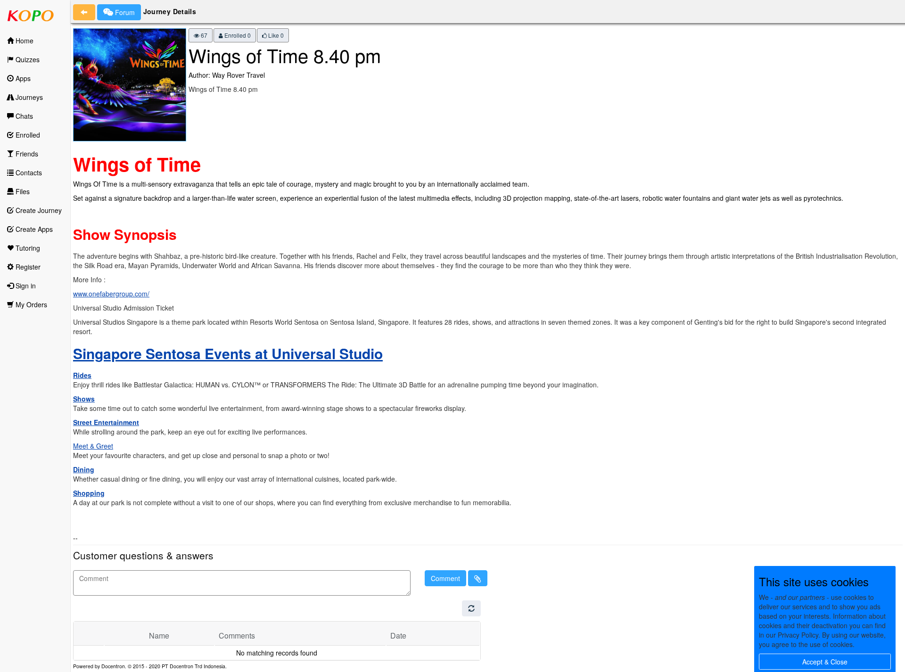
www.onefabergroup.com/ (111, 293)
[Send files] (477, 578)
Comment (445, 578)
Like (275, 35)
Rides (82, 375)
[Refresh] (471, 608)
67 (203, 35)
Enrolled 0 (237, 35)
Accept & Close (824, 661)
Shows (84, 398)
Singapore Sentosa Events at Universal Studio (228, 353)
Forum (124, 12)
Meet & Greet (93, 446)
